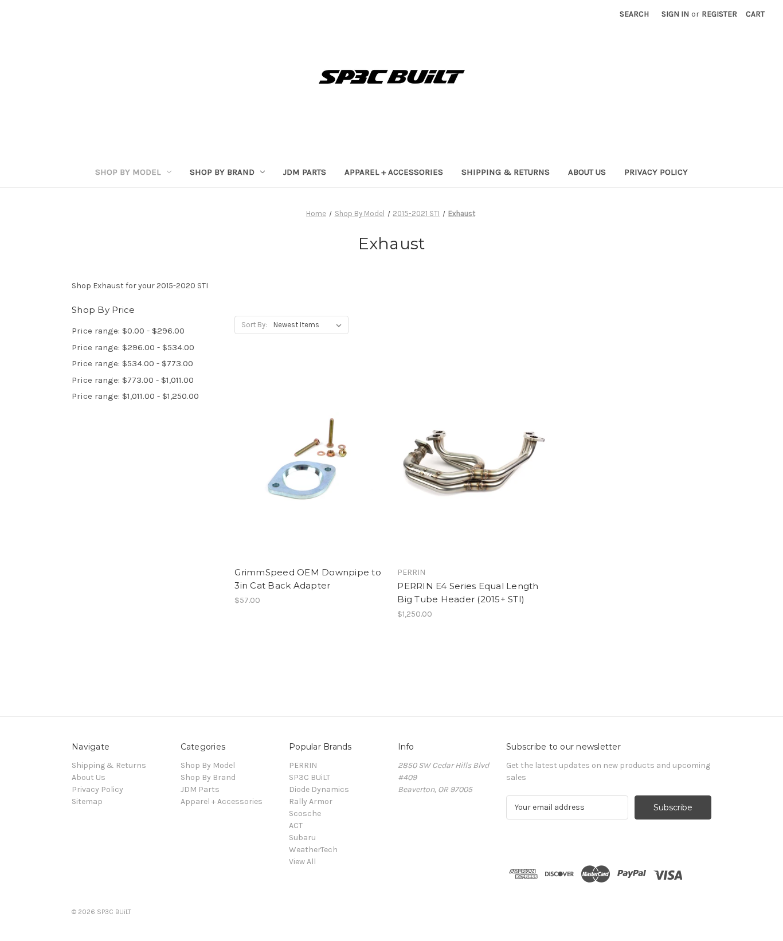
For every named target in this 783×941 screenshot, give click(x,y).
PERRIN (303, 765)
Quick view (307, 440)
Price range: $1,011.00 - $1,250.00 (135, 396)
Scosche (305, 813)
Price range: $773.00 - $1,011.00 (133, 380)
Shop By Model (127, 172)
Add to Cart (309, 481)
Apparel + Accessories (393, 172)
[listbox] (310, 325)
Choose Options (473, 481)
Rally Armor (310, 801)
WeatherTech (313, 849)
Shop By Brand (222, 172)
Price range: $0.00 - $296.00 (128, 331)
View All (302, 861)
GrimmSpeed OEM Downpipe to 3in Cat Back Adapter (307, 579)
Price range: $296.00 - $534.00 (133, 347)
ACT (296, 825)
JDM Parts (304, 172)
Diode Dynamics (319, 789)
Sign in (675, 14)
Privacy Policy (656, 172)
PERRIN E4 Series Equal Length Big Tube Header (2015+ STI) (467, 593)
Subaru (302, 837)
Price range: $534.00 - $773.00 (132, 363)
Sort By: (254, 324)
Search (634, 14)
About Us (587, 172)
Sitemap (87, 801)
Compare (306, 461)
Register (719, 14)
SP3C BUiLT (309, 777)
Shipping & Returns (505, 172)
